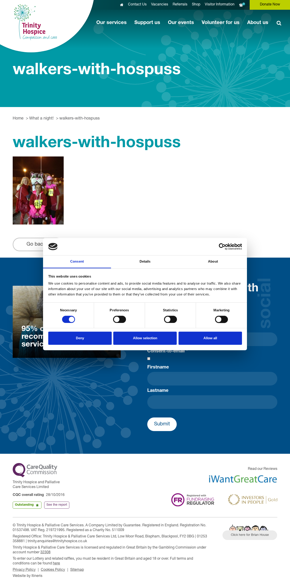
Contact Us (137, 5)
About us (257, 22)
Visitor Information (219, 5)
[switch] (119, 319)
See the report (56, 505)
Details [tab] (145, 262)
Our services (111, 22)
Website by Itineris (27, 576)
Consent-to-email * (167, 351)
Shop (196, 5)
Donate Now (270, 5)
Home (18, 119)
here (56, 564)
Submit (162, 424)
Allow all (210, 338)
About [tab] (213, 262)
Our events (181, 22)
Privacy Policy (24, 570)
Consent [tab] (77, 262)
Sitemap (77, 570)
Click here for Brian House (250, 535)
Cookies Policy (53, 570)
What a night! (41, 119)
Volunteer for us (220, 22)
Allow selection (145, 338)
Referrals (180, 5)
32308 (45, 552)
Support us (147, 22)
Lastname (157, 391)
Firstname (158, 367)
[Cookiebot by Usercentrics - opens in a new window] (222, 246)
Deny (80, 338)
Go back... (38, 244)
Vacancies (159, 5)
